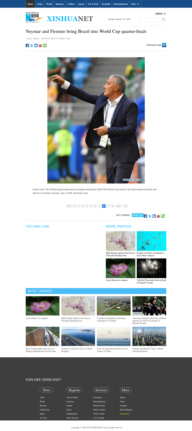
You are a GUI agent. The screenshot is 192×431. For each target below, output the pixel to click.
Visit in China (98, 413)
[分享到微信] (45, 45)
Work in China (99, 405)
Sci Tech (43, 417)
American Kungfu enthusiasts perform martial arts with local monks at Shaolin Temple (149, 321)
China (40, 3)
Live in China (98, 417)
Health (42, 421)
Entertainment (121, 3)
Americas (70, 401)
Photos (122, 397)
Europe (69, 405)
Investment (97, 397)
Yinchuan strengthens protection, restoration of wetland (111, 319)
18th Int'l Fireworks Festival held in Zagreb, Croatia (151, 281)
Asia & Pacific (72, 397)
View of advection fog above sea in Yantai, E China (112, 350)
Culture (71, 3)
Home (30, 3)
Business (60, 3)
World (49, 3)
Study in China (99, 409)
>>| (125, 206)
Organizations (71, 413)
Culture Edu (44, 409)
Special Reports (126, 409)
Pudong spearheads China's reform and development (147, 350)
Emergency (97, 421)
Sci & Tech (93, 3)
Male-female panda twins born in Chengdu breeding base (120, 254)
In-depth (106, 3)
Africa (69, 409)
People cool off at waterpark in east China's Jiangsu (150, 254)
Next (118, 206)
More (135, 3)
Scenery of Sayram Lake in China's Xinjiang (77, 350)
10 (113, 206)
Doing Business (99, 401)
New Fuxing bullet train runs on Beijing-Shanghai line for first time (41, 350)
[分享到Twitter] (32, 45)
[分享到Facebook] (27, 45)
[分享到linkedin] (36, 45)
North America (72, 417)
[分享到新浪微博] (40, 45)
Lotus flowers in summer (117, 280)
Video (122, 401)
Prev (69, 206)
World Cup (137, 215)
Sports (81, 3)
